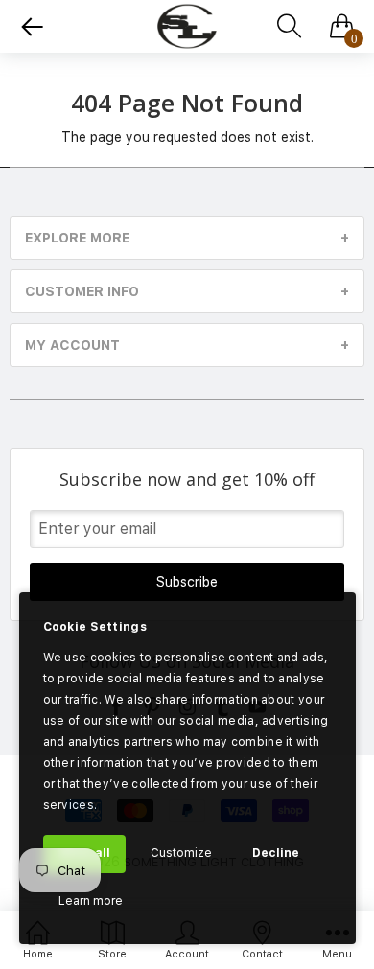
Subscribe (187, 581)
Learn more (90, 901)
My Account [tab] (72, 345)
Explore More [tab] (77, 237)
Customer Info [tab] (82, 291)
